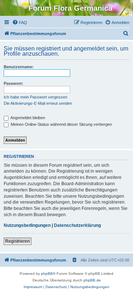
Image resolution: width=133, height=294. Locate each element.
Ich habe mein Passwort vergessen (35, 97)
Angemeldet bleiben (27, 117)
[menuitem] (19, 22)
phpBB (47, 273)
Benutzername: (19, 67)
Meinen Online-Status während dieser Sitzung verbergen (61, 124)
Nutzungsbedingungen (27, 225)
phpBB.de (92, 280)
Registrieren (17, 241)
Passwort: (13, 83)
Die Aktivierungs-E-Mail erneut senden (38, 103)
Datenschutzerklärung (77, 225)
